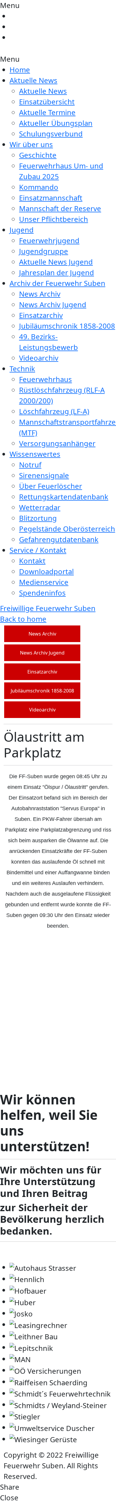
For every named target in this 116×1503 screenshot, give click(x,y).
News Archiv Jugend (52, 304)
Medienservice (43, 582)
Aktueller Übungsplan (56, 123)
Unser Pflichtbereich (53, 219)
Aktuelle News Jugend (56, 262)
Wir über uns (31, 144)
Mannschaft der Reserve (60, 208)
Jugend (22, 230)
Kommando (38, 187)
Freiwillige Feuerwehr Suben (47, 608)
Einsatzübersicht (47, 101)
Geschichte (38, 155)
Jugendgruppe (43, 251)
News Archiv (39, 294)
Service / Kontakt (38, 550)
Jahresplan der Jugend (56, 272)
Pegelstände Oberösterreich (67, 529)
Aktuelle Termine (47, 112)
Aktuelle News (33, 80)
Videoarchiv (38, 358)
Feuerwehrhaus (45, 379)
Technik (22, 368)
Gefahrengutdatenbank (58, 539)
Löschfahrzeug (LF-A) (54, 411)
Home (20, 69)
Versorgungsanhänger (57, 443)
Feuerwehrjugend (49, 240)
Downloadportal (46, 571)
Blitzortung (38, 518)
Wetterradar (39, 507)
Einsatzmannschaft (50, 198)
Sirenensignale (44, 475)
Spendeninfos (42, 593)
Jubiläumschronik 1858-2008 (67, 326)
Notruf (30, 464)
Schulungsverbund (51, 133)
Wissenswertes (35, 454)
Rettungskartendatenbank (63, 496)
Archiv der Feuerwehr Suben (57, 283)
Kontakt (32, 561)
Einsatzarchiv (41, 315)
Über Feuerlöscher (50, 486)
